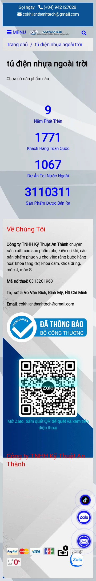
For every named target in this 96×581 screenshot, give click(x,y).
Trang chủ (17, 44)
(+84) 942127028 (60, 7)
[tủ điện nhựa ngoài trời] (50, 32)
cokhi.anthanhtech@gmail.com (51, 14)
